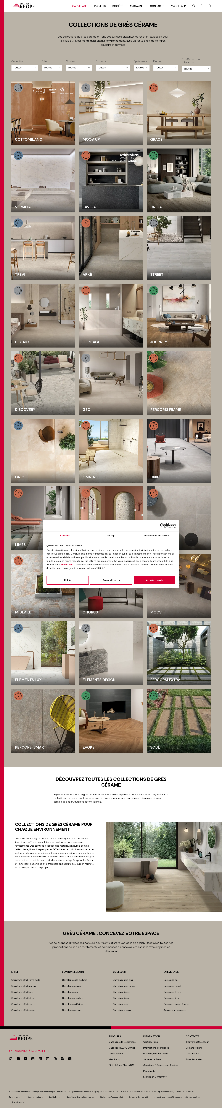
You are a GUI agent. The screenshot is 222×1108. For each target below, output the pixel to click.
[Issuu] (62, 1058)
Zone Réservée (194, 1059)
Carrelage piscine (71, 1010)
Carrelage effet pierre (23, 1004)
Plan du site (149, 1071)
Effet (45, 61)
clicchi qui (67, 564)
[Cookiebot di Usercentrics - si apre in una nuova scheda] (162, 525)
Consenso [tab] (65, 535)
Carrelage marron (122, 1010)
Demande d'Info (194, 1047)
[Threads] (69, 1058)
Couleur (71, 61)
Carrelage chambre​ (72, 998)
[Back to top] (218, 1104)
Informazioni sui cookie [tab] (156, 535)
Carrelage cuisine (71, 986)
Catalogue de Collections (122, 1041)
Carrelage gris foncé (124, 986)
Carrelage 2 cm (172, 998)
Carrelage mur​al (172, 986)
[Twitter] (25, 1058)
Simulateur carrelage (175, 1010)
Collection (17, 61)
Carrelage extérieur (72, 1004)
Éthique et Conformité (155, 1076)
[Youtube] (47, 1058)
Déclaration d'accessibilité (111, 1097)
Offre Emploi (192, 1053)
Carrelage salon (70, 992)
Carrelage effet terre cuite (25, 980)
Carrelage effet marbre (24, 986)
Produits (115, 1036)
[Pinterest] (32, 1058)
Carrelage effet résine (23, 1010)
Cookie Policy (55, 1097)
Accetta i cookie (154, 580)
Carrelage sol (171, 980)
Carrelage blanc (121, 998)
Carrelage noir (120, 1004)
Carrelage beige (121, 992)
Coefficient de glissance (191, 61)
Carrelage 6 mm (172, 992)
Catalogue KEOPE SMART (122, 1047)
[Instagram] (10, 1058)
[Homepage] (23, 5)
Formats (100, 61)
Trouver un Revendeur (197, 1041)
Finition (157, 61)
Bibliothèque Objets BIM (121, 1065)
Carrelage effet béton (23, 998)
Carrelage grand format (177, 1004)
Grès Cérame (116, 1053)
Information (151, 1036)
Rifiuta (67, 580)
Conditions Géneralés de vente (80, 1097)
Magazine (136, 6)
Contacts (157, 6)
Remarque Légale (35, 1097)
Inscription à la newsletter (32, 1051)
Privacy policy (15, 1097)
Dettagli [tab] (111, 535)
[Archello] (55, 1058)
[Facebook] (18, 1058)
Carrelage (79, 6)
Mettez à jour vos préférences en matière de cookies (177, 1097)
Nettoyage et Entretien (155, 1053)
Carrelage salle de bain (74, 980)
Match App (178, 6)
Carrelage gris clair (123, 980)
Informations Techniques (156, 1047)
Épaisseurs (140, 61)
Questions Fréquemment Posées (160, 1065)
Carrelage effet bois (22, 992)
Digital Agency (18, 1102)
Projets (100, 6)
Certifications (150, 1041)
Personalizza (109, 580)
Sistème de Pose (152, 1059)
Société (117, 6)
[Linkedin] (40, 1058)
